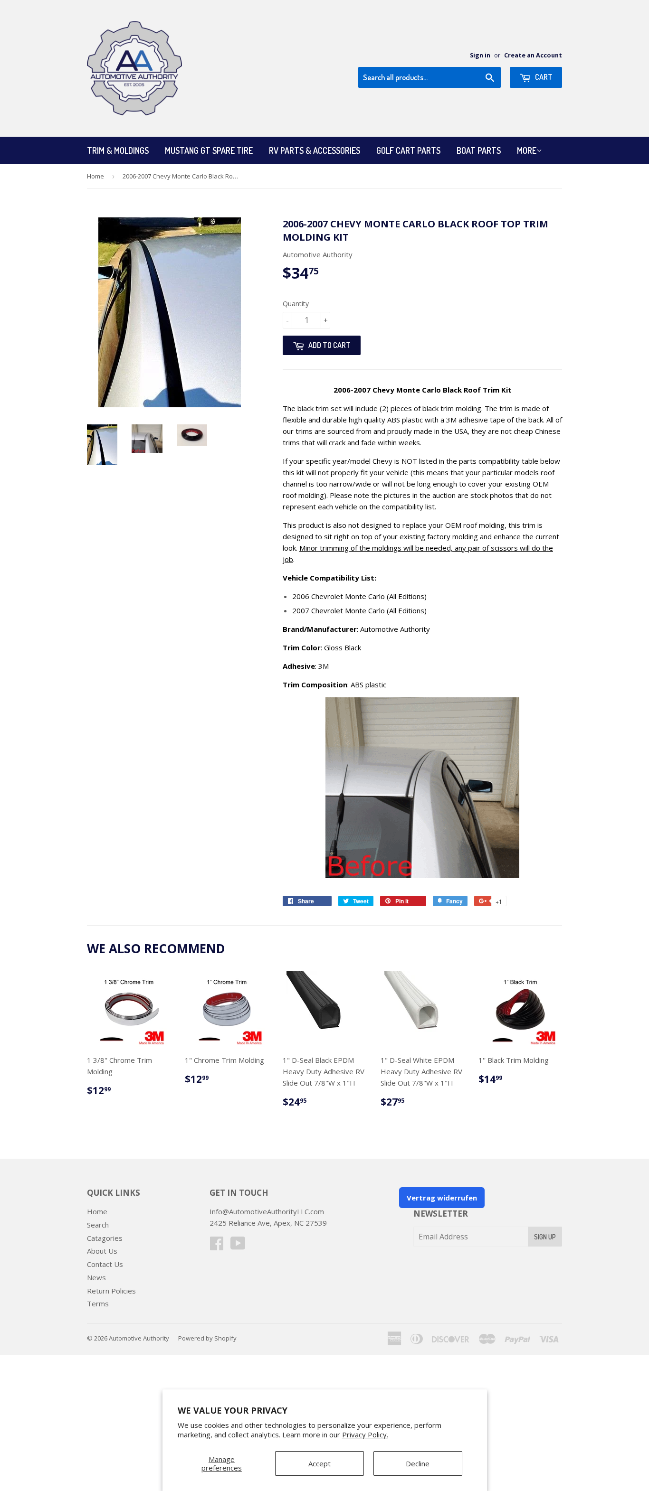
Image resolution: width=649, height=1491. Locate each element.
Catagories (105, 1238)
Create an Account (533, 55)
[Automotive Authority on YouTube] (238, 1246)
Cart (543, 77)
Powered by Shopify (207, 1338)
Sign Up (545, 1237)
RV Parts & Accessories (314, 150)
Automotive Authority (139, 1338)
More (526, 150)
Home (95, 176)
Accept (319, 1463)
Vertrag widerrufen (442, 1197)
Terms (98, 1303)
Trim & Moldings (118, 150)
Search (98, 1224)
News (96, 1277)
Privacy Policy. (365, 1434)
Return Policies (111, 1290)
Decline (417, 1463)
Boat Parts (479, 150)
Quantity (296, 303)
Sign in (480, 55)
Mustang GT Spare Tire (209, 150)
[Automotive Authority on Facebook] (217, 1246)
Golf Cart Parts (408, 150)
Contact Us (105, 1264)
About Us (102, 1251)
